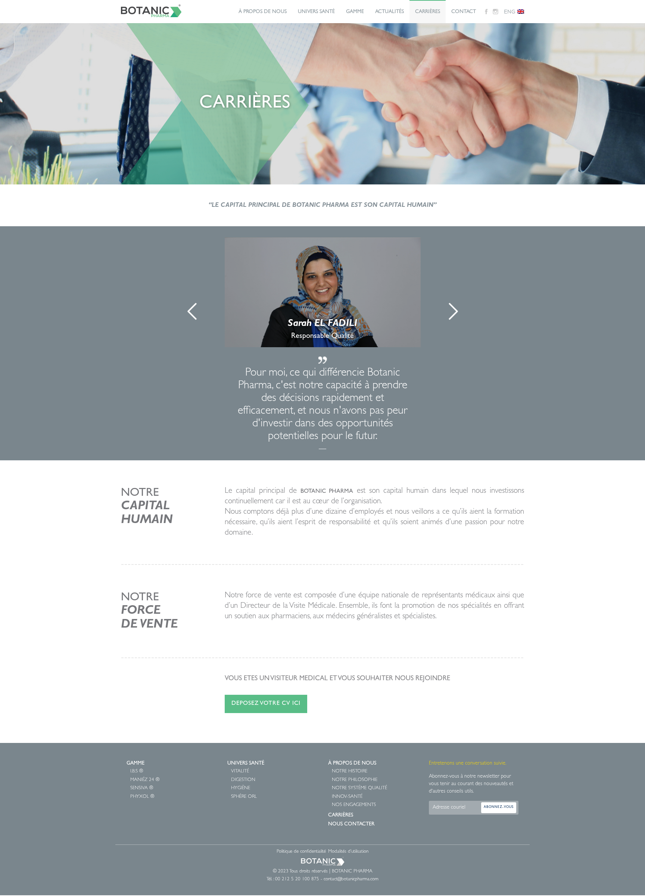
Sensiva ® (141, 788)
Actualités (389, 12)
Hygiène (240, 788)
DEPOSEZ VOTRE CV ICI (265, 704)
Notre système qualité (359, 788)
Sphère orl (244, 796)
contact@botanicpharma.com (351, 879)
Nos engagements (354, 805)
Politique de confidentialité (301, 851)
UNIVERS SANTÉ (316, 12)
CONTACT (463, 12)
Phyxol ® (142, 796)
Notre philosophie (354, 780)
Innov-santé (347, 796)
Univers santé (245, 763)
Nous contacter (351, 824)
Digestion (243, 780)
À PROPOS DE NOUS (263, 12)
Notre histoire (349, 771)
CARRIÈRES (427, 12)
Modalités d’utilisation (348, 851)
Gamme (355, 12)
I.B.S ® (136, 771)
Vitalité (240, 771)
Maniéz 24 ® (144, 780)
